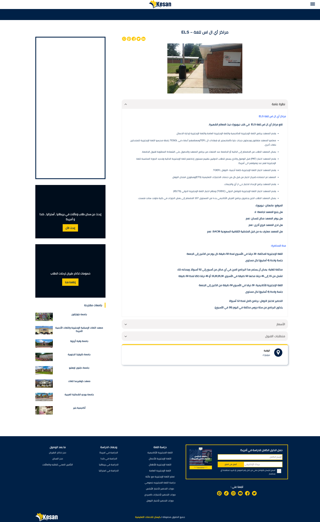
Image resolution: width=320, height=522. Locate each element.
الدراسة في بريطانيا (108, 464)
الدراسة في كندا (108, 458)
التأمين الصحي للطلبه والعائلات (57, 464)
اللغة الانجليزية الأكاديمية (160, 452)
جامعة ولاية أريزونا (79, 341)
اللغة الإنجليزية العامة (160, 470)
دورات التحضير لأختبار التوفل (160, 500)
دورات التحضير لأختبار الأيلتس (160, 488)
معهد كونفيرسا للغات (79, 381)
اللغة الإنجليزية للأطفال (160, 464)
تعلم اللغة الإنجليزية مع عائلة (160, 476)
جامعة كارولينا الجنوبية (79, 354)
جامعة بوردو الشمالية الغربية (79, 394)
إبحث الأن (70, 228)
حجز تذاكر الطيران (57, 452)
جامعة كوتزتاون (79, 314)
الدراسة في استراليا (109, 470)
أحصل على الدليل (231, 464)
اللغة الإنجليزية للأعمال (160, 458)
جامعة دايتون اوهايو (79, 367)
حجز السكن (57, 458)
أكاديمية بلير (79, 407)
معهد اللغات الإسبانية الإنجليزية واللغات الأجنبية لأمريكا (79, 329)
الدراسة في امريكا (109, 452)
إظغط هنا (70, 282)
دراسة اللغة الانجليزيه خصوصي (160, 482)
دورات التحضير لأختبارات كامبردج (160, 494)
